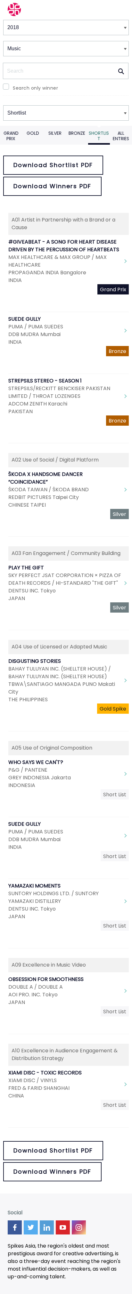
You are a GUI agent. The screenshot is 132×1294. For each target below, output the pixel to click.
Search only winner (35, 88)
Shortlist (99, 136)
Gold (33, 133)
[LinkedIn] (47, 1227)
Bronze (77, 133)
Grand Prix (11, 136)
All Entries (121, 136)
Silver (55, 133)
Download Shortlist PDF (53, 165)
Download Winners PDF (52, 186)
